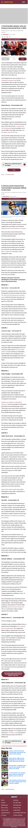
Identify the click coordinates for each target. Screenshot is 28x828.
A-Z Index (3, 815)
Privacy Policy (17, 807)
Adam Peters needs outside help (10, 489)
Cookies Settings (17, 815)
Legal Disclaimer (5, 812)
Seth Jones (5, 34)
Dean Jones (6, 196)
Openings (15, 800)
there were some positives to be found (15, 228)
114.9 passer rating (13, 732)
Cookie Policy (16, 810)
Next (22, 59)
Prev (5, 59)
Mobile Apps (4, 805)
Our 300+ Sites (17, 802)
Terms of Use (4, 810)
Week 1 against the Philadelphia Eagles (11, 251)
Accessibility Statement (19, 812)
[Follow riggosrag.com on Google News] (25, 164)
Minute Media (8, 818)
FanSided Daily (17, 805)
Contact (3, 802)
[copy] (10, 37)
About (2, 800)
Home (2, 174)
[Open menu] (2, 2)
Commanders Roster (9, 174)
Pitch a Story (4, 807)
